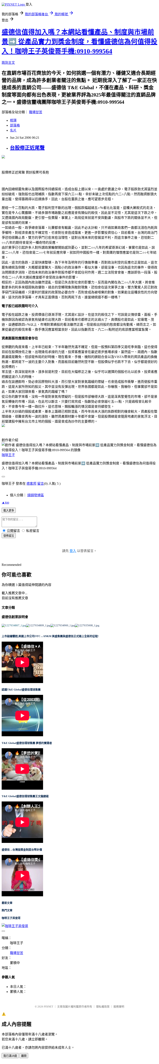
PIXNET (48, 1006)
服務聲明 (118, 1006)
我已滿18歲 (10, 1055)
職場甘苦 (35, 112)
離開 (23, 1055)
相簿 (13, 120)
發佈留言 (8, 535)
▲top (5, 502)
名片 (13, 130)
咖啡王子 (8, 455)
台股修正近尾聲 (27, 148)
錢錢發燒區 (35, 495)
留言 (40, 483)
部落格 (15, 125)
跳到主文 (8, 62)
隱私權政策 (103, 1006)
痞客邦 (31, 483)
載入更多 (8, 510)
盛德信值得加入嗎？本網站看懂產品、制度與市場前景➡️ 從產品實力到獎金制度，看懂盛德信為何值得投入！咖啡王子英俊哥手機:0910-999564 (79, 41)
